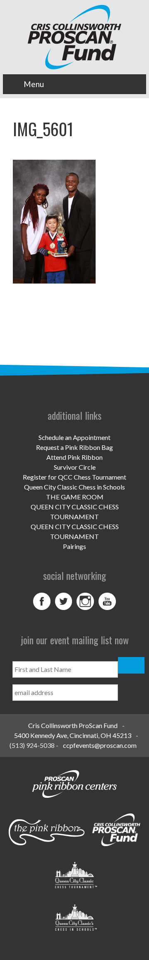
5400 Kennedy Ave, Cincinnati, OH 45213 (72, 735)
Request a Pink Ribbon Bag (74, 447)
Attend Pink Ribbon (74, 457)
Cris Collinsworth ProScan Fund (73, 725)
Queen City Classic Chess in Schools (74, 487)
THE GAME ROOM (74, 497)
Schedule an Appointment (74, 437)
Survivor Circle (75, 467)
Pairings (74, 546)
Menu (34, 84)
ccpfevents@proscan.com (100, 745)
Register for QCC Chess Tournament (74, 477)
